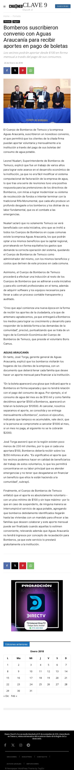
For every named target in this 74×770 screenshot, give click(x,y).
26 (48, 684)
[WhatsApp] (30, 70)
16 (18, 677)
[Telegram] (28, 745)
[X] (14, 70)
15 (7, 677)
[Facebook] (6, 70)
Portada (17, 16)
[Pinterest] (22, 70)
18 (40, 677)
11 (40, 671)
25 (40, 684)
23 (18, 684)
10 (31, 671)
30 (18, 690)
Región (16, 21)
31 (31, 690)
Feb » (14, 696)
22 (7, 684)
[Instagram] (20, 745)
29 (7, 690)
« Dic (6, 696)
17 (31, 677)
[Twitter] (13, 745)
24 (31, 684)
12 (48, 671)
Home (6, 16)
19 (48, 677)
